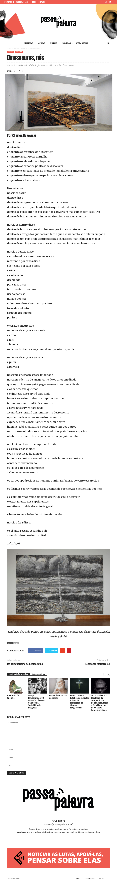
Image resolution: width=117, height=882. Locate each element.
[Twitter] (110, 2)
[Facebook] (101, 2)
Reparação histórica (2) (97, 664)
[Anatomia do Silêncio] (16, 686)
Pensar (53, 43)
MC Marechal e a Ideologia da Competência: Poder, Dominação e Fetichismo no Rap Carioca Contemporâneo (99, 702)
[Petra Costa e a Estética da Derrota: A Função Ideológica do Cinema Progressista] (79, 686)
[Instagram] (106, 2)
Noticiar (29, 43)
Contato (41, 2)
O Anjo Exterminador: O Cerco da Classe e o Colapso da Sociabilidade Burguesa (37, 701)
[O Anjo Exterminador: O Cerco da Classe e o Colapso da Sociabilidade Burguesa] (37, 686)
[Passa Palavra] (58, 22)
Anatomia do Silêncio (13, 696)
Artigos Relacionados (18, 674)
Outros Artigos (38, 674)
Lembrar (66, 43)
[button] (108, 43)
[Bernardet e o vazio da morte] (58, 686)
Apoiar (41, 43)
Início (34, 2)
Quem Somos (82, 43)
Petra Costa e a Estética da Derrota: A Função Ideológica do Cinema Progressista (79, 701)
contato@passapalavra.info (58, 824)
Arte (16, 643)
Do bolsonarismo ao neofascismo (25, 664)
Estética (24, 49)
